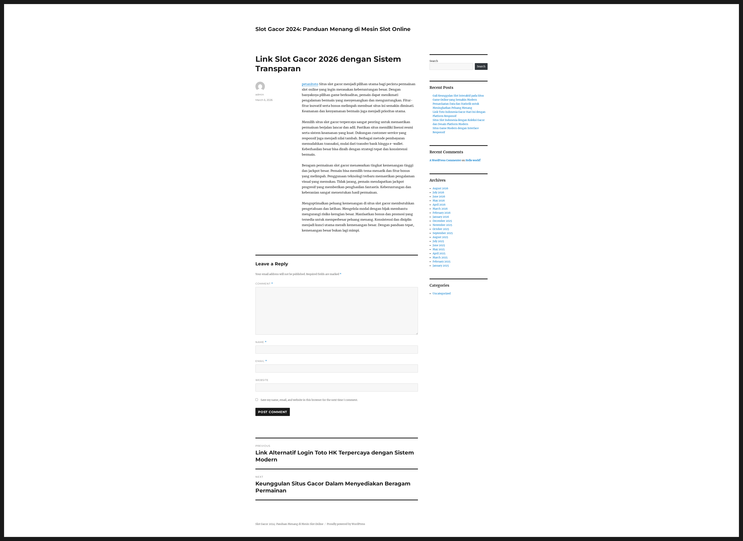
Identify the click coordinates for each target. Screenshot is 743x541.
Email (261, 361)
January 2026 (441, 217)
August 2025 (440, 237)
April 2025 (439, 253)
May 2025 (439, 249)
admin (259, 94)
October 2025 (441, 229)
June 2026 (439, 196)
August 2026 (440, 188)
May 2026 (439, 200)
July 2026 (438, 192)
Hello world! (473, 160)
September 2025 (443, 233)
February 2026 (442, 212)
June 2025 (439, 245)
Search (434, 61)
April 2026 (439, 204)
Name (261, 342)
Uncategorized (442, 293)
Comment (264, 283)
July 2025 (438, 241)
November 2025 (442, 225)
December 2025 (442, 221)
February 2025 (441, 261)
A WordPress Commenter (445, 160)
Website (262, 380)
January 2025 (441, 265)
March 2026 (440, 208)
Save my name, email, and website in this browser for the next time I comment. (309, 400)
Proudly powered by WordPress (346, 524)
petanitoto (310, 84)
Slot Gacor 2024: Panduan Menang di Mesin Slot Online (333, 29)
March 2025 (440, 257)
